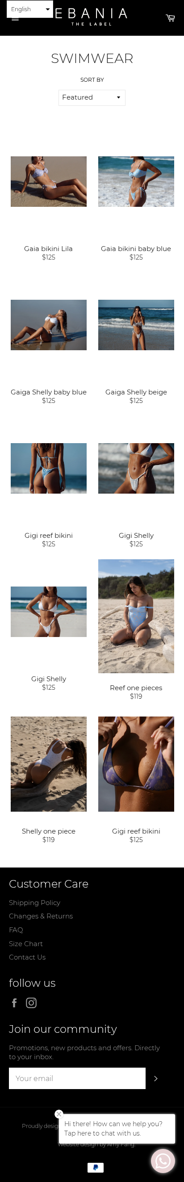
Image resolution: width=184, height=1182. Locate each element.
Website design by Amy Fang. (96, 1144)
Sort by (92, 79)
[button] (30, 9)
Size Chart (26, 943)
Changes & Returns (41, 916)
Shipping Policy (34, 902)
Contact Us (27, 957)
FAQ (16, 930)
